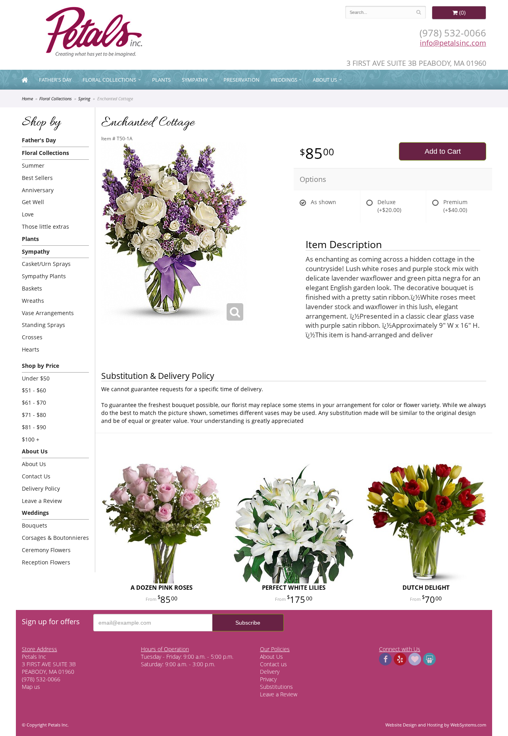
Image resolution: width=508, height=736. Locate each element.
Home (27, 98)
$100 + (30, 439)
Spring (84, 98)
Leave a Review (42, 501)
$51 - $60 (34, 390)
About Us (34, 464)
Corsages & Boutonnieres (55, 537)
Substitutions (276, 686)
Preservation (241, 79)
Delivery (269, 671)
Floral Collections (109, 79)
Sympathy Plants (44, 276)
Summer (33, 165)
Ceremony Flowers (46, 550)
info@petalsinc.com (453, 43)
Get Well (33, 202)
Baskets (32, 288)
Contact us (273, 664)
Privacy (268, 679)
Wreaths (33, 300)
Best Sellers (37, 178)
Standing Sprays (43, 325)
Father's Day (55, 79)
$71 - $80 (34, 415)
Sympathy (195, 79)
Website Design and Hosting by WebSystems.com (435, 725)
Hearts (30, 349)
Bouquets (34, 525)
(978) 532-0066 (452, 32)
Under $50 (36, 378)
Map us (31, 686)
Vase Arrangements (48, 313)
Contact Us (36, 476)
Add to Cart (443, 151)
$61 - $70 (34, 402)
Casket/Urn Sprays (46, 264)
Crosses (32, 337)
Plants (161, 79)
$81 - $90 (34, 427)
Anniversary (38, 190)
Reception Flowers (46, 562)
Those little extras (45, 226)
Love (28, 214)
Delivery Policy (41, 488)
